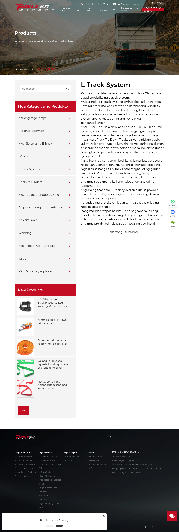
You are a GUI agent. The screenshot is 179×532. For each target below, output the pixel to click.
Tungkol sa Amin (65, 9)
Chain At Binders (30, 182)
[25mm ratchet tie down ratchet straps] (25, 326)
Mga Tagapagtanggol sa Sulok (40, 194)
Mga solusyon (91, 9)
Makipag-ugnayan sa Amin (129, 9)
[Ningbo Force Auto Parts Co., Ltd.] (33, 7)
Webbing (25, 233)
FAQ (90, 468)
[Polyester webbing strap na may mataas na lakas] (25, 347)
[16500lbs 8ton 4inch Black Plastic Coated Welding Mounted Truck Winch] (25, 306)
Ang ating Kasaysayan (25, 456)
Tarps (22, 258)
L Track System (29, 169)
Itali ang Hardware (31, 131)
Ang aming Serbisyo (24, 476)
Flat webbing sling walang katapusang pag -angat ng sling (53, 385)
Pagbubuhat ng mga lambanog (41, 207)
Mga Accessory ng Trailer (36, 271)
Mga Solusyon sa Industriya (71, 458)
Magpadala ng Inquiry (152, 9)
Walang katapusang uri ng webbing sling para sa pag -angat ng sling (53, 364)
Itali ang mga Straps (32, 118)
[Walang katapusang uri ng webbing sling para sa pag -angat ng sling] (25, 368)
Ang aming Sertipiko (24, 468)
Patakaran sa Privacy (156, 527)
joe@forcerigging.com (128, 461)
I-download (104, 9)
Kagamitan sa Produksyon (26, 472)
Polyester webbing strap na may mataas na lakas (52, 342)
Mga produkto (79, 9)
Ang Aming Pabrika (23, 460)
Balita (115, 9)
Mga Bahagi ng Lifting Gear (37, 246)
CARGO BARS (28, 220)
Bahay (53, 9)
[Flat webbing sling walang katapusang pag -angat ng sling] (25, 388)
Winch (23, 156)
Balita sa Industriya (97, 464)
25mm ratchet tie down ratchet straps (52, 321)
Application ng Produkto (26, 464)
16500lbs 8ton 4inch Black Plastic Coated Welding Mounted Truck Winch (52, 303)
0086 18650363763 (123, 457)
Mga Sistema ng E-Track (35, 143)
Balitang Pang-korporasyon (95, 458)
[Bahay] (17, 69)
